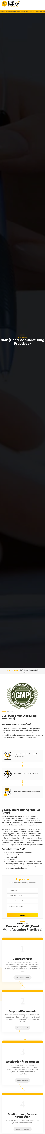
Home (8, 670)
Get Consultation (22, 977)
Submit (22, 915)
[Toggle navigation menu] (40, 4)
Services (15, 670)
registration (14, 1072)
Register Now (22, 1080)
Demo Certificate (22, 1129)
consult (17, 964)
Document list (22, 1028)
